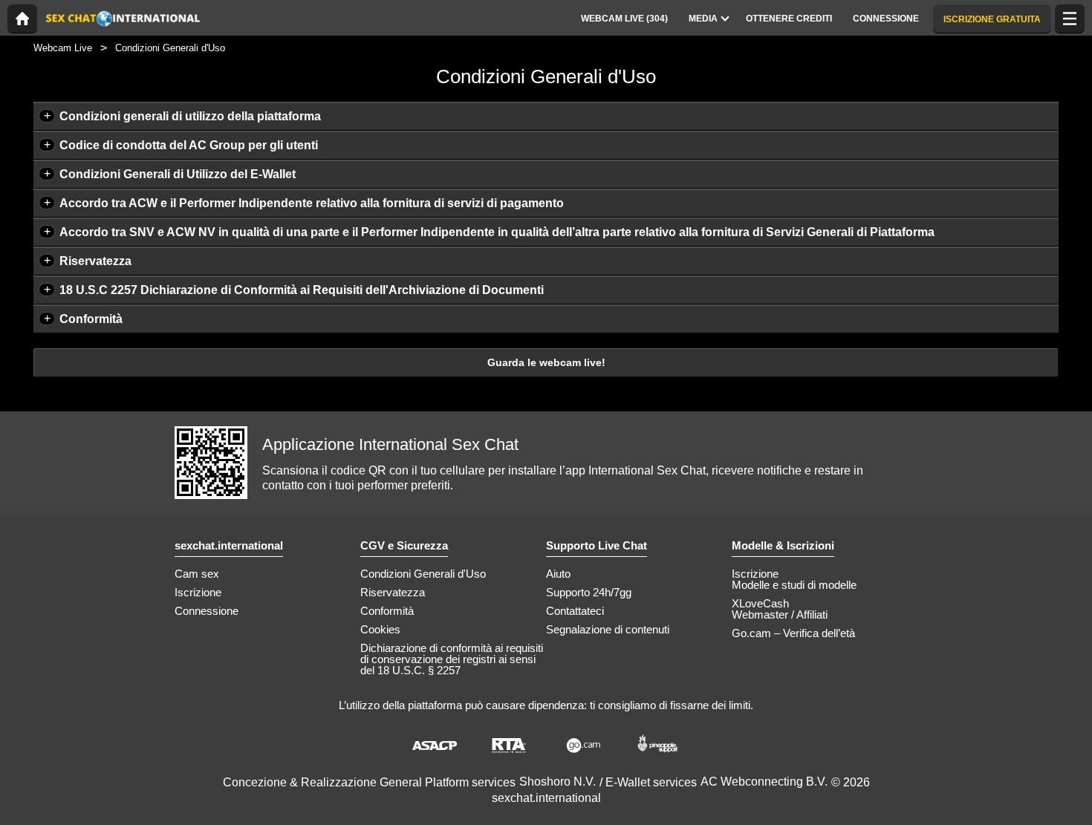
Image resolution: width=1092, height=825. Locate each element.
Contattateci (575, 610)
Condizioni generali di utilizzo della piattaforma (190, 116)
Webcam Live (62, 47)
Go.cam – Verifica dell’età (793, 633)
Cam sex (197, 573)
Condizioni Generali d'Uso (423, 573)
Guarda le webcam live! (546, 362)
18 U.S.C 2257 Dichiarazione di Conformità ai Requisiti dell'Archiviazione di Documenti (301, 290)
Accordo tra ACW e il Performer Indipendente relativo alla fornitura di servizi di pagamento (311, 203)
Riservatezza (95, 261)
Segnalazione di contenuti (607, 629)
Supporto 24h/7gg (588, 592)
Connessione (206, 610)
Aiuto (558, 573)
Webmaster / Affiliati (780, 614)
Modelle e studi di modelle (794, 584)
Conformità (91, 319)
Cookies (380, 629)
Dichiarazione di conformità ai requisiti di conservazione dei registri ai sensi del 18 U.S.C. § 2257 (451, 659)
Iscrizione (198, 592)
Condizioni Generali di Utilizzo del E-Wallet (177, 174)
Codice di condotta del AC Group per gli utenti (188, 145)
